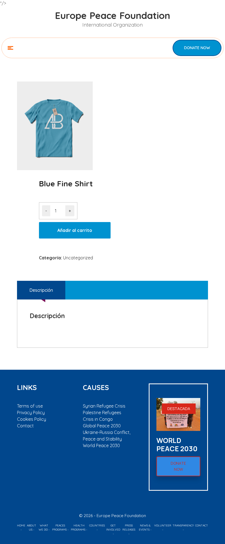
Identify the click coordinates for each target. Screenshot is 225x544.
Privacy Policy (31, 412)
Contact (25, 425)
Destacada (178, 408)
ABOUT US (31, 527)
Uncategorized (78, 257)
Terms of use (30, 406)
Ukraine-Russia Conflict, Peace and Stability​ (106, 436)
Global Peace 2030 (102, 425)
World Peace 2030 (101, 445)
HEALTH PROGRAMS (78, 527)
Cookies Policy (31, 419)
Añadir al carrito (74, 230)
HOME (21, 525)
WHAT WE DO (44, 527)
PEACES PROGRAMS (59, 527)
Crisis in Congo (98, 419)
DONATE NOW (197, 47)
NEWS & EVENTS (145, 527)
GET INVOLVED (113, 527)
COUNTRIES (97, 525)
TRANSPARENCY (183, 525)
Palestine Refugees (102, 412)
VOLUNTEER (162, 525)
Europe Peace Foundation (112, 15)
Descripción (41, 290)
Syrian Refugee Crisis (104, 406)
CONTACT (201, 525)
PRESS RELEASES (128, 527)
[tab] (41, 290)
